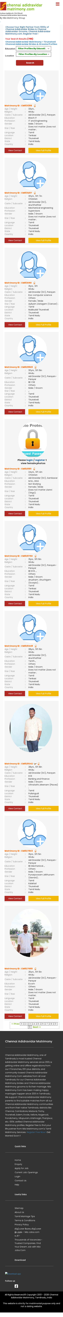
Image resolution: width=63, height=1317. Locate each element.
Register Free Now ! (36, 1132)
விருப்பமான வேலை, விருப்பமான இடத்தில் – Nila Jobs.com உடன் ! (28, 1232)
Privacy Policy (22, 1224)
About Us (19, 1212)
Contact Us (20, 1180)
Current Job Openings (26, 1172)
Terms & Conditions (25, 1220)
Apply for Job (21, 1168)
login (29, 460)
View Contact (15, 150)
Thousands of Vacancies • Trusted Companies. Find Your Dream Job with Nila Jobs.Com (28, 1245)
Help (17, 1184)
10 (30, 1027)
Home (18, 1160)
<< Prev (15, 1023)
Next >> (37, 1027)
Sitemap (19, 1208)
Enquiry (18, 1164)
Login (17, 1176)
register (40, 460)
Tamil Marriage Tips (25, 1216)
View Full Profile (43, 150)
